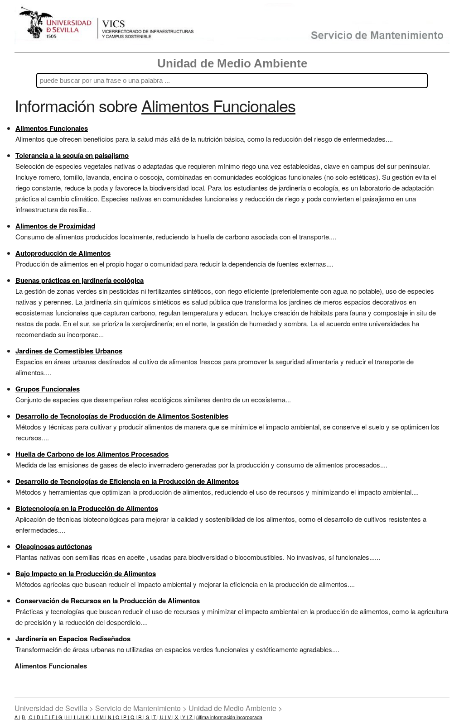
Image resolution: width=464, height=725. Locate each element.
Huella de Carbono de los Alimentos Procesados (92, 454)
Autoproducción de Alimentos (63, 253)
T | (155, 717)
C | (31, 717)
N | (110, 717)
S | (148, 717)
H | (68, 717)
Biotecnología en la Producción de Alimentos (86, 508)
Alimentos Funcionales (51, 128)
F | (53, 717)
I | (75, 717)
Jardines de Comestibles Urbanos (68, 351)
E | (46, 717)
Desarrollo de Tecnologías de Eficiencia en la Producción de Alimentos (127, 481)
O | (118, 717)
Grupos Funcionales (47, 389)
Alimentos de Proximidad (55, 226)
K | (88, 717)
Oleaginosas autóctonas (53, 546)
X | (177, 717)
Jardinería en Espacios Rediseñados (72, 639)
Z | (191, 717)
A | (17, 717)
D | (39, 717)
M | (102, 717)
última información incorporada (229, 717)
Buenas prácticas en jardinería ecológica (79, 280)
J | (81, 717)
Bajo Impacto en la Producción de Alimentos (85, 573)
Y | (184, 717)
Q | (133, 717)
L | (95, 717)
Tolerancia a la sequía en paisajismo (72, 155)
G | (61, 717)
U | (162, 717)
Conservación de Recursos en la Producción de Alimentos (107, 601)
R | (141, 717)
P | (125, 717)
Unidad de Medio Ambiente (232, 63)
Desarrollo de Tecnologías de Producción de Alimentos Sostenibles (121, 416)
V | (170, 717)
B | (25, 717)
